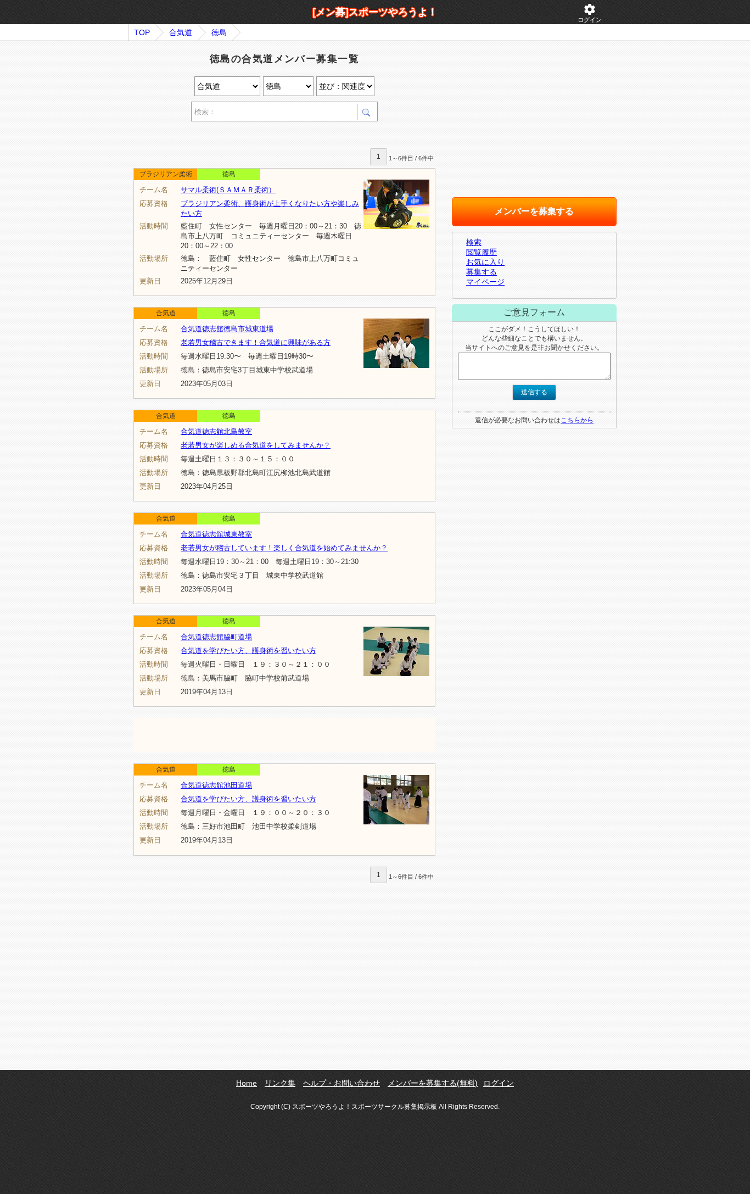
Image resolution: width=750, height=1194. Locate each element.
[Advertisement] (261, 136)
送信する (534, 392)
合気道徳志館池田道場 (216, 785)
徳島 (219, 32)
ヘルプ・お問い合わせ (341, 1083)
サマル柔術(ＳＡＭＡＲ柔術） (228, 190)
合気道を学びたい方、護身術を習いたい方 (248, 650)
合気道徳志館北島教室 (216, 431)
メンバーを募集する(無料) (433, 1083)
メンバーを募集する (534, 211)
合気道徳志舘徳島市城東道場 (227, 329)
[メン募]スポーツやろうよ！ (375, 12)
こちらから (577, 420)
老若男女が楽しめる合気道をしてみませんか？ (256, 445)
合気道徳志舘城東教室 (216, 534)
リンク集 (280, 1083)
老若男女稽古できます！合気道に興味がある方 (256, 342)
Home (246, 1083)
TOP (142, 32)
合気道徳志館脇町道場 (216, 637)
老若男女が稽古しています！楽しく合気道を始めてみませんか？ (284, 548)
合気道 (180, 32)
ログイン (590, 13)
